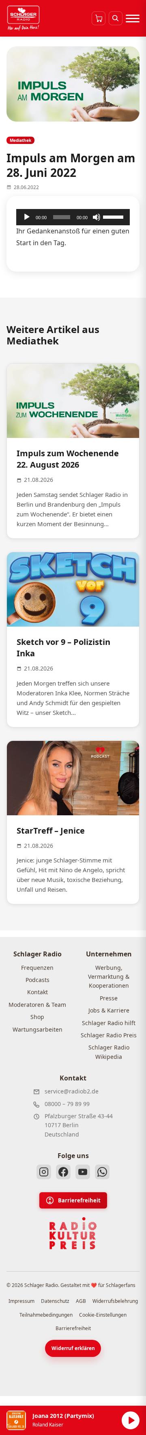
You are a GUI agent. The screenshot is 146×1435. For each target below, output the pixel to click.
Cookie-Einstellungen (103, 1314)
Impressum (21, 1301)
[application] (73, 217)
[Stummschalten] (96, 217)
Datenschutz (55, 1301)
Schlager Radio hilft (108, 1023)
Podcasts (37, 980)
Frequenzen (37, 967)
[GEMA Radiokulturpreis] (73, 1233)
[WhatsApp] (102, 1172)
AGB (81, 1301)
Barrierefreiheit (79, 1200)
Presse (109, 998)
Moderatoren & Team (37, 1004)
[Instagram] (43, 1172)
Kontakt (37, 992)
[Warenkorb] (98, 18)
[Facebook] (63, 1172)
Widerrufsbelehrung (115, 1301)
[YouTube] (82, 1172)
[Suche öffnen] (115, 18)
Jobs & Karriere (108, 1010)
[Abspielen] (131, 1420)
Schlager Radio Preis (109, 1035)
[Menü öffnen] (133, 18)
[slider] (114, 216)
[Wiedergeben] (27, 217)
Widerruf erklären (73, 1348)
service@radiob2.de (72, 1091)
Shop (37, 1017)
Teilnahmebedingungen (46, 1314)
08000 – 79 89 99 (67, 1104)
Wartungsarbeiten (37, 1029)
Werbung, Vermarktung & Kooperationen (108, 977)
